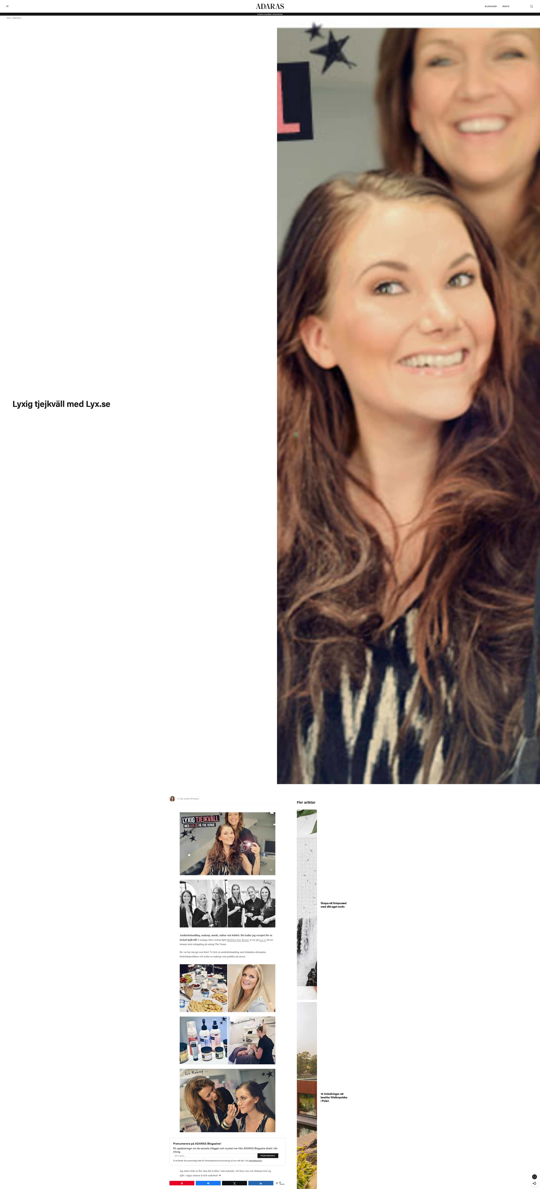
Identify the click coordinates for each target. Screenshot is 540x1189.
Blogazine (491, 6)
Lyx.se (262, 939)
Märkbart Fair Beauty (238, 939)
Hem (9, 17)
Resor (505, 6)
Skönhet (16, 17)
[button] (7, 6)
